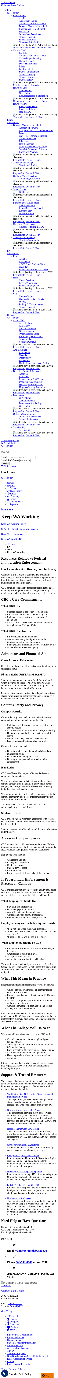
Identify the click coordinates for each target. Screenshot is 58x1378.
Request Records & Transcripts (33, 95)
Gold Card (24, 192)
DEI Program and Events (31, 384)
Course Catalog (26, 61)
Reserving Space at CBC (31, 336)
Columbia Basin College (12, 5)
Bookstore (24, 53)
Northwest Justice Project (19, 1198)
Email (13, 493)
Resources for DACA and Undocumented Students (31, 380)
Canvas (10, 483)
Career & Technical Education (33, 136)
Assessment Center (28, 21)
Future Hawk (19, 15)
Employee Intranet (27, 109)
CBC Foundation (27, 400)
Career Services (26, 280)
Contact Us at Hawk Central (32, 23)
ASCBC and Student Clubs (32, 264)
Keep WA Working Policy (13, 524)
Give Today (24, 93)
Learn (10, 120)
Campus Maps (26, 296)
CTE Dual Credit (27, 205)
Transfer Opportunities (29, 240)
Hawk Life (24, 31)
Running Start (25, 210)
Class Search (16, 491)
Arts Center (24, 261)
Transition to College (23, 162)
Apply (22, 18)
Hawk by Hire (20, 104)
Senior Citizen (19, 189)
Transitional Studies (28, 165)
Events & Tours (44, 47)
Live (9, 251)
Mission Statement (27, 328)
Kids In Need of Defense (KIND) (23, 1185)
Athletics (23, 259)
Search (4, 457)
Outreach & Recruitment (30, 34)
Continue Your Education (25, 176)
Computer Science (27, 138)
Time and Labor (20, 117)
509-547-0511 (15, 1303)
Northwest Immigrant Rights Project (24, 1110)
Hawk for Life (20, 87)
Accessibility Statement (18, 1348)
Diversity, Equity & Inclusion (27, 371)
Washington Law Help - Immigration (24, 1171)
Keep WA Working (28, 283)
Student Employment (29, 71)
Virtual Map (6, 440)
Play (15, 256)
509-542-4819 (16, 1306)
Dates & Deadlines (28, 63)
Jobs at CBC (25, 112)
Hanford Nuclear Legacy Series (34, 363)
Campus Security (15, 1345)
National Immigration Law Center (23, 1129)
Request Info (19, 160)
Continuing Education (29, 178)
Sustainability (19, 427)
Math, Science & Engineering (33, 146)
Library (22, 66)
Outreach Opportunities (24, 414)
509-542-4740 (24, 1262)
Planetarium (24, 360)
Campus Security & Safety (31, 299)
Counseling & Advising (30, 58)
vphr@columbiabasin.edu (31, 1250)
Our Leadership (26, 331)
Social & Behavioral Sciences (33, 149)
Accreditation (25, 323)
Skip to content (8, 2)
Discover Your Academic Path (33, 26)
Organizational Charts (29, 333)
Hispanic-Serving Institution (32, 387)
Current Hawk (20, 50)
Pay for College (26, 69)
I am (9, 10)
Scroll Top (6, 1285)
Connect (11, 315)
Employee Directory (28, 106)
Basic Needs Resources (12, 534)
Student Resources (27, 39)
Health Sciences (26, 144)
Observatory (25, 358)
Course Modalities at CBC (31, 227)
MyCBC (17, 85)
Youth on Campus (27, 341)
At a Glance (24, 325)
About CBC (19, 320)
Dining (22, 301)
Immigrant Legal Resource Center (23, 1155)
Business (23, 133)
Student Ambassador (28, 419)
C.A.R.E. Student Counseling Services (19, 529)
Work (15, 277)
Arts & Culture (20, 350)
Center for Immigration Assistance (23, 1145)
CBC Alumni (25, 90)
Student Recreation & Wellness (33, 269)
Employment (20, 1334)
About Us (23, 374)
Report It (14, 504)
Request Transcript (30, 85)
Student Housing (27, 37)
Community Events (22, 101)
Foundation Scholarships (30, 403)
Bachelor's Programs (28, 152)
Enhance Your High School (32, 29)
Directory (15, 496)
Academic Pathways (28, 128)
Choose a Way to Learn (24, 224)
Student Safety (26, 79)
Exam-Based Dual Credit (31, 208)
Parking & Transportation (31, 304)
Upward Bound (26, 213)
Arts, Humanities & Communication (36, 130)
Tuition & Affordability (30, 42)
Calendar (23, 267)
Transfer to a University (24, 237)
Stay (15, 293)
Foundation (18, 395)
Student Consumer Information (21, 1342)
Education (24, 141)
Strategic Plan (25, 339)
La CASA (24, 376)
